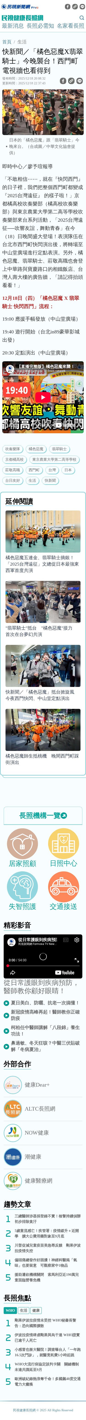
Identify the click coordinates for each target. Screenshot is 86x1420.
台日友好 (12, 480)
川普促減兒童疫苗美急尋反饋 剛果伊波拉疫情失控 (48, 1248)
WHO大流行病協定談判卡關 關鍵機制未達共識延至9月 (47, 1367)
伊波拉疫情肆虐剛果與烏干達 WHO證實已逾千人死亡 (47, 1337)
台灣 (52, 470)
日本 (68, 470)
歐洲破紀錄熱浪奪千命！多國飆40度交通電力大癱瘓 (48, 1381)
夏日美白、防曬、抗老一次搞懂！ (45, 1002)
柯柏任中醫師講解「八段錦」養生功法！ (45, 1030)
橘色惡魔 (36, 449)
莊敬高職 (12, 470)
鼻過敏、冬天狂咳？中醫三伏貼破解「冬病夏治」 (45, 1046)
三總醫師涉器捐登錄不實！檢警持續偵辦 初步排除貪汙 (48, 1218)
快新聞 (50, 480)
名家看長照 (70, 26)
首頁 (6, 41)
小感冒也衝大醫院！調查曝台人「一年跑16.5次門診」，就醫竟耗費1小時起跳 (48, 1352)
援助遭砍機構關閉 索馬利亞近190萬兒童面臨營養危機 (47, 1277)
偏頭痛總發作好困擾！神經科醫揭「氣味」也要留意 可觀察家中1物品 (46, 1262)
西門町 (34, 470)
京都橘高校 (14, 459)
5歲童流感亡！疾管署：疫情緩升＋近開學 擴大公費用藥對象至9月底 (47, 1233)
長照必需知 (40, 26)
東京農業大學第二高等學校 (54, 459)
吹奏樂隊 (12, 449)
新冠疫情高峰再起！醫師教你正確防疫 (45, 1015)
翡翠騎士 (59, 449)
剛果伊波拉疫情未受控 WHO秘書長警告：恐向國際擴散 (45, 1323)
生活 (22, 41)
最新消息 (13, 26)
